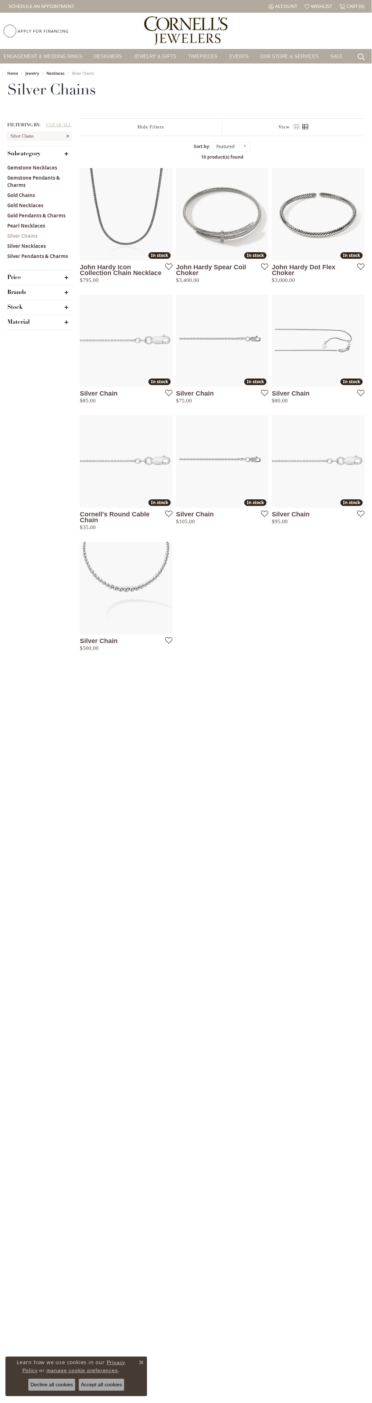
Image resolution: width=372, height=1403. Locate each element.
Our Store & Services (289, 56)
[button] (283, 6)
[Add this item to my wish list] (166, 266)
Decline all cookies (51, 1384)
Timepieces (202, 56)
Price (14, 278)
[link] (40, 6)
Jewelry (32, 73)
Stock (15, 307)
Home (12, 73)
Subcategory (24, 154)
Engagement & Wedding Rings (43, 56)
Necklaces (55, 73)
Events (239, 56)
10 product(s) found (222, 157)
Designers (108, 56)
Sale (336, 56)
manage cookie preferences (82, 1370)
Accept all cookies (101, 1384)
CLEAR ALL (58, 125)
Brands (16, 292)
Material (18, 322)
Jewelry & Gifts (155, 56)
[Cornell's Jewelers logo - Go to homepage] (185, 31)
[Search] (363, 56)
